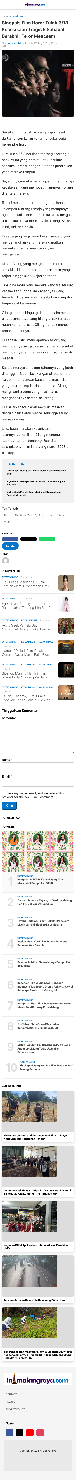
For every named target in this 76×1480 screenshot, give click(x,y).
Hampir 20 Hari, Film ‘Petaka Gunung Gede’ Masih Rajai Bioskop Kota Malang (28, 652)
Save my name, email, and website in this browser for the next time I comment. (33, 795)
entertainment (10, 577)
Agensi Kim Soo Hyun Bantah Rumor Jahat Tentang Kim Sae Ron (28, 606)
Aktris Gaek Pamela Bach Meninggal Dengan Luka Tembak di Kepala (28, 627)
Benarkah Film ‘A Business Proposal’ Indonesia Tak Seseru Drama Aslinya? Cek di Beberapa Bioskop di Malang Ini (45, 986)
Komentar (9, 718)
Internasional (29, 620)
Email (7, 776)
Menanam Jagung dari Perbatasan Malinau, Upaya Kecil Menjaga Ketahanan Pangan (35, 1137)
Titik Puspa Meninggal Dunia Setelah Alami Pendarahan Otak (25, 584)
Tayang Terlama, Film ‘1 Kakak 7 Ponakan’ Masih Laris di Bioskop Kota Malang (26, 698)
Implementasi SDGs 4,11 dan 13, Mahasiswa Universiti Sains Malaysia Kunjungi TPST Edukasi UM (37, 1192)
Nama (7, 760)
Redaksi (10, 1401)
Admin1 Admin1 (17, 43)
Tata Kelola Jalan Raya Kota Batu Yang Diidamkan (34, 1300)
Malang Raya (46, 642)
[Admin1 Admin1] (7, 561)
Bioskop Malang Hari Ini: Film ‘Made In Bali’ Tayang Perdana (24, 675)
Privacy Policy (15, 1409)
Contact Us (13, 1394)
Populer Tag (11, 817)
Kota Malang (28, 642)
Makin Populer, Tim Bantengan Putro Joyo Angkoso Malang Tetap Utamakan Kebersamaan (43, 1048)
